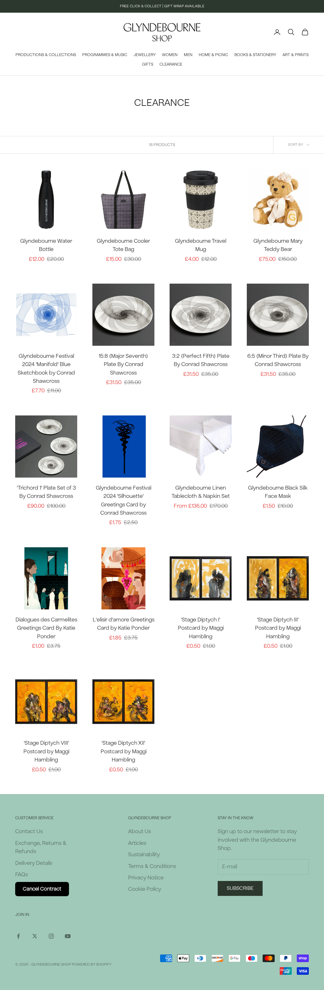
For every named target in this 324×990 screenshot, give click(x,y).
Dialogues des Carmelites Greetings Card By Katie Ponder (46, 628)
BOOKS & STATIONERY (255, 55)
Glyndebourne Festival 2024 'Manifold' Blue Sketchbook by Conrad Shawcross (46, 368)
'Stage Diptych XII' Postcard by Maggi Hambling (123, 751)
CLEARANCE (170, 64)
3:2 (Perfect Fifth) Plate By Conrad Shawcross (200, 360)
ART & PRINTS (295, 55)
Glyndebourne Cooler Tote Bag (123, 245)
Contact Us (29, 831)
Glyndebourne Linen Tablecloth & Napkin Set (200, 492)
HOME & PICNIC (213, 55)
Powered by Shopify (91, 964)
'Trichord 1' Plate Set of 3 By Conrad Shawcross (46, 492)
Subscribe (240, 888)
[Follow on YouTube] (68, 936)
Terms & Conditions (152, 866)
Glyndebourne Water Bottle (46, 245)
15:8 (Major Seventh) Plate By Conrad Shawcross (123, 364)
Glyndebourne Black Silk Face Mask (278, 492)
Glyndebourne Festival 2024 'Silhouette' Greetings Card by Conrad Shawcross (123, 500)
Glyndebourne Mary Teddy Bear (277, 245)
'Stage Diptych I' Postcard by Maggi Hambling (201, 628)
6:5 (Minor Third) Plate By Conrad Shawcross (277, 360)
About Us (139, 831)
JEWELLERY (145, 55)
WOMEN (170, 55)
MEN (188, 55)
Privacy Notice (146, 878)
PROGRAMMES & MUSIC (104, 55)
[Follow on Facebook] (18, 936)
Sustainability (144, 855)
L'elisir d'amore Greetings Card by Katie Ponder (123, 624)
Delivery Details (33, 863)
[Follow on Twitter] (35, 936)
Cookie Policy (144, 889)
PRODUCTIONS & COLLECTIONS (46, 55)
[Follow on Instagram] (51, 936)
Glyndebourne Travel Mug (200, 245)
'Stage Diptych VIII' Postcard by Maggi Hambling (46, 751)
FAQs (21, 874)
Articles (137, 843)
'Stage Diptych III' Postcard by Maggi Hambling (278, 628)
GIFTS (147, 64)
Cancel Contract (42, 889)
